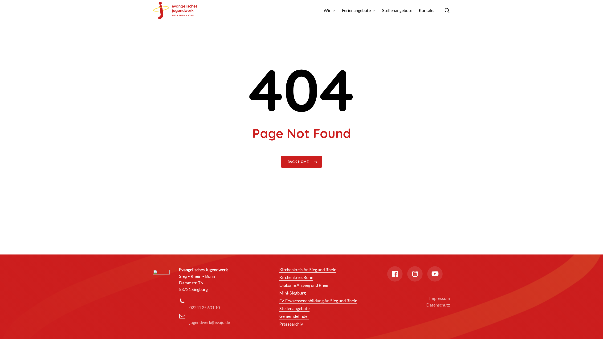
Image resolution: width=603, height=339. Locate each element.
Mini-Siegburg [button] (292, 292)
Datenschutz (438, 304)
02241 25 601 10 (204, 307)
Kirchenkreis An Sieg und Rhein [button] (307, 269)
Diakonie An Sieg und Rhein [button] (304, 285)
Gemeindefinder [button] (294, 316)
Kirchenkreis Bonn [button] (296, 277)
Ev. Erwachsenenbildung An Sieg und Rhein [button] (318, 300)
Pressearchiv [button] (291, 324)
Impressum (439, 298)
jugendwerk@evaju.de (209, 322)
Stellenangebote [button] (294, 308)
